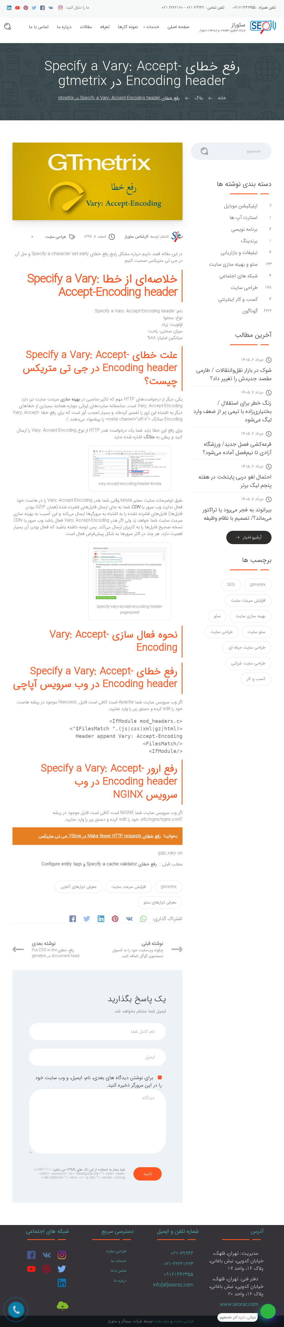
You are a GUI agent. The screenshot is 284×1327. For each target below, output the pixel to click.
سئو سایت (256, 632)
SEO (231, 584)
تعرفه (105, 26)
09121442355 (178, 1274)
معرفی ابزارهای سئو (160, 902)
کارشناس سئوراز (137, 237)
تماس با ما (39, 26)
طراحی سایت (55, 237)
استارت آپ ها (243, 217)
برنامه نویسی (244, 229)
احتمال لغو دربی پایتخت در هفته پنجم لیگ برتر (235, 481)
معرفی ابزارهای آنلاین (79, 886)
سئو (217, 616)
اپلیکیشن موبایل (240, 206)
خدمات (152, 26)
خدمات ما (118, 1261)
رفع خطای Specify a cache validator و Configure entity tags (99, 864)
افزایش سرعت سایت (128, 886)
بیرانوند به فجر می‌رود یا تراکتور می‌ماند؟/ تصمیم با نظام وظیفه (237, 514)
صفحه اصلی (178, 26)
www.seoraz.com (239, 1304)
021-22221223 (178, 1264)
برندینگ (249, 241)
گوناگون (249, 311)
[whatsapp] (268, 1311)
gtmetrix (168, 886)
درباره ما (64, 26)
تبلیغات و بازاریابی (238, 253)
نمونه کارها (128, 26)
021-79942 (182, 1253)
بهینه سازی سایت (250, 616)
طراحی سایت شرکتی (248, 663)
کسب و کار (256, 679)
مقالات (86, 26)
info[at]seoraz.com (173, 1285)
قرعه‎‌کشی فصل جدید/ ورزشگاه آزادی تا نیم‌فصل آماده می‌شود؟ (237, 448)
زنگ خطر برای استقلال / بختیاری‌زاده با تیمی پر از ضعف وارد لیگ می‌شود (232, 411)
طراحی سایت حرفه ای (247, 647)
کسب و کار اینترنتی (237, 299)
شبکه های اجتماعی (238, 276)
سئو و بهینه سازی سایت (233, 264)
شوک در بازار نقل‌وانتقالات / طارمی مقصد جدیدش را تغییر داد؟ (234, 374)
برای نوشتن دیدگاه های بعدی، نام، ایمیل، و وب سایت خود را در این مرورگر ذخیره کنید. (98, 1081)
